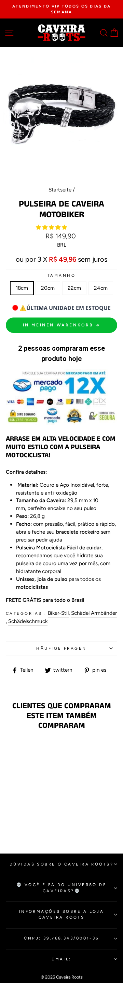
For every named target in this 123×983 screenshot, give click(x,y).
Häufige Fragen (61, 648)
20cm (48, 288)
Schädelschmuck (27, 621)
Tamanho (61, 275)
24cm (101, 288)
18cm (22, 288)
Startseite (60, 189)
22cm (74, 288)
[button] (52, 227)
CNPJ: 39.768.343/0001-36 (61, 938)
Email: (61, 959)
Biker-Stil (58, 613)
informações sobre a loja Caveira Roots (61, 914)
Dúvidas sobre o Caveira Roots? (61, 864)
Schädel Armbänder (94, 613)
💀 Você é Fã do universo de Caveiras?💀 (61, 887)
